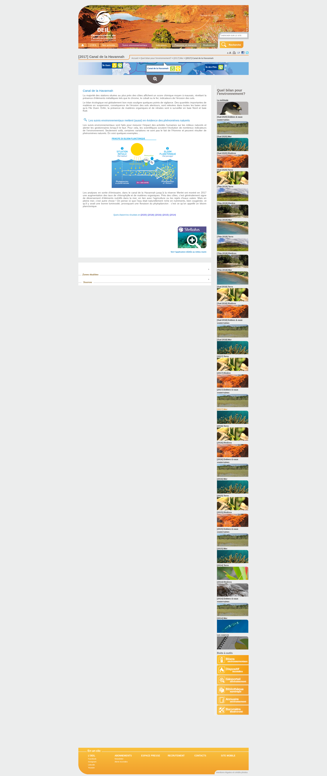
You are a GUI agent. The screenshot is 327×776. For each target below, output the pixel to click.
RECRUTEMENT (176, 755)
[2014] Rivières (224, 582)
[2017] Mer (178, 58)
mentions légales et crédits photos (232, 772)
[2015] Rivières (224, 512)
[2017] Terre (223, 356)
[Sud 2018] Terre (225, 287)
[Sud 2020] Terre (225, 170)
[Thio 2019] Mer (224, 220)
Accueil (134, 58)
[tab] (144, 272)
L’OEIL (93, 45)
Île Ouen (106, 65)
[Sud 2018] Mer (224, 340)
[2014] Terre (223, 565)
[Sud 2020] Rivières (226, 153)
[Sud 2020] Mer (224, 136)
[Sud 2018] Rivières (226, 303)
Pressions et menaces (186, 45)
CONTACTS (200, 755)
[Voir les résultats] (232, 114)
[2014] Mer (222, 618)
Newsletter (119, 759)
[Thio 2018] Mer (224, 270)
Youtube (91, 768)
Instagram (92, 762)
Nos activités (108, 45)
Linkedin (91, 765)
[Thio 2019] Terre (225, 186)
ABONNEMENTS (123, 755)
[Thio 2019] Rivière (226, 203)
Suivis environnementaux (134, 45)
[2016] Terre (223, 426)
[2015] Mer (222, 548)
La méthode (222, 100)
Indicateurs (161, 45)
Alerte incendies (121, 762)
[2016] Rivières (224, 443)
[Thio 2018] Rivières (226, 253)
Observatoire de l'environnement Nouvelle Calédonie (104, 25)
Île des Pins (211, 67)
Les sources (223, 635)
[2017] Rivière (224, 373)
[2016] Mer (222, 479)
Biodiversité (209, 45)
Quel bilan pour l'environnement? (156, 58)
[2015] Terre (223, 496)
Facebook (92, 759)
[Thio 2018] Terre (225, 237)
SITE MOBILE (228, 755)
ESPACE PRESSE (150, 755)
